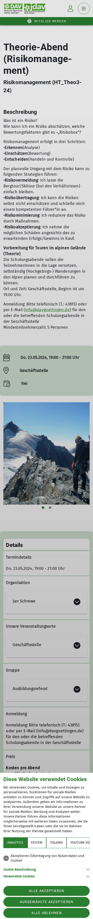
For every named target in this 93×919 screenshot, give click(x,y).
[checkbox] (46, 858)
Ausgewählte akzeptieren (47, 902)
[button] (46, 869)
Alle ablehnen (46, 913)
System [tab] (36, 842)
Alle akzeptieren (46, 891)
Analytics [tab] (15, 842)
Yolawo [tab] (56, 842)
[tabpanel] (46, 865)
